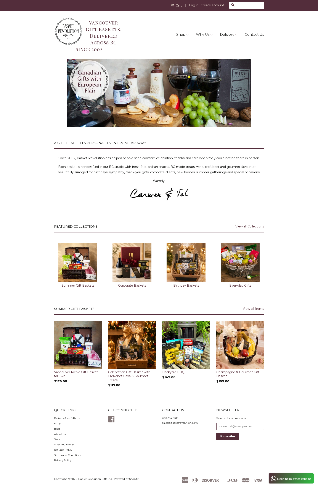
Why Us (203, 34)
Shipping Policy (64, 444)
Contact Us (254, 34)
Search (58, 439)
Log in (194, 5)
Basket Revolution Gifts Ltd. (95, 478)
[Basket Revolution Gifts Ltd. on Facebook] (111, 420)
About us (60, 434)
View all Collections (249, 226)
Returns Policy (63, 449)
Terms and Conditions (67, 455)
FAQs (57, 423)
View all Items (253, 309)
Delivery (227, 34)
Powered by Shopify (126, 478)
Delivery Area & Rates (67, 418)
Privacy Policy (62, 460)
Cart (178, 5)
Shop (181, 34)
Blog (57, 428)
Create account (212, 5)
